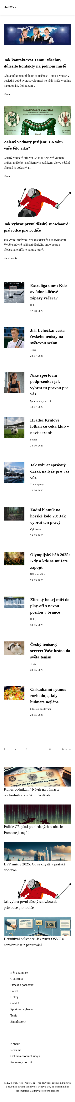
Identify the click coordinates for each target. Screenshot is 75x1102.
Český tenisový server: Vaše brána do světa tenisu (50, 650)
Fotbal (33, 439)
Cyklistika (35, 529)
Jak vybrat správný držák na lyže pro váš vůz (49, 471)
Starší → (66, 749)
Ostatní (7, 94)
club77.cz (10, 7)
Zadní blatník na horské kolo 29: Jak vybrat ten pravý (48, 516)
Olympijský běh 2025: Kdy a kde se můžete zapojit (50, 561)
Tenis (33, 350)
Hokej (33, 305)
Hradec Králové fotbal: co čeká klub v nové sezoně (49, 426)
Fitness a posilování (40, 709)
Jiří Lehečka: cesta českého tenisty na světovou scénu (47, 336)
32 (49, 749)
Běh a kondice (37, 574)
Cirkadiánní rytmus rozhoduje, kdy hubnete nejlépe (48, 695)
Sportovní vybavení (40, 401)
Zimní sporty (10, 258)
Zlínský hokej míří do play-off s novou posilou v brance (49, 606)
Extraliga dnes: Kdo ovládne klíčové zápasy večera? (48, 291)
